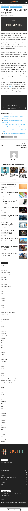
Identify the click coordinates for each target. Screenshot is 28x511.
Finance (2, 340)
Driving (2, 326)
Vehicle (2, 436)
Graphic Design (4, 359)
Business (3, 298)
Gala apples (3, 349)
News (2, 408)
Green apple (3, 361)
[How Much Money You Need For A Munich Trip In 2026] (23, 241)
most (15, 136)
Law (2, 396)
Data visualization (5, 321)
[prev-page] (13, 180)
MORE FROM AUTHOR (19, 164)
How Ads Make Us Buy (6, 144)
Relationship (3, 415)
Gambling (3, 352)
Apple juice (3, 277)
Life (1, 399)
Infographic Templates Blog (7, 382)
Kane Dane (4, 15)
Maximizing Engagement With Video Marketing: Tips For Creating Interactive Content (23, 175)
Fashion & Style (4, 335)
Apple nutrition (4, 279)
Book (2, 296)
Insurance (3, 385)
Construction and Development (8, 312)
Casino (2, 307)
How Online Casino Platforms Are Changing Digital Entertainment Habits (8, 232)
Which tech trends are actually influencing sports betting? (9, 200)
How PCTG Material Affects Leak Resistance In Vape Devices (9, 193)
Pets (2, 410)
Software (3, 422)
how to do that (14, 73)
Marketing (3, 403)
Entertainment (4, 331)
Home (2, 5)
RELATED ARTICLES (8, 164)
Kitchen (2, 394)
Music (2, 406)
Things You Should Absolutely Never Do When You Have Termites (14, 175)
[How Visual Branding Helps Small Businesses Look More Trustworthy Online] (23, 225)
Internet (2, 387)
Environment (3, 333)
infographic (10, 136)
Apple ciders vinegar (5, 272)
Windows (3, 441)
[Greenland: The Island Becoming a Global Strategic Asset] (23, 217)
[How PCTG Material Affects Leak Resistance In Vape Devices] (23, 195)
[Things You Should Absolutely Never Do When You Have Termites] (14, 170)
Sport (2, 425)
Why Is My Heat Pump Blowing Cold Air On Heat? (9, 254)
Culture (2, 317)
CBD (2, 310)
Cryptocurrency (4, 314)
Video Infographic (18, 7)
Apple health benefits (5, 274)
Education (3, 328)
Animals (2, 265)
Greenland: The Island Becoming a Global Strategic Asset (9, 216)
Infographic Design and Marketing (8, 378)
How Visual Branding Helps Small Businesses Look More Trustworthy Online (9, 224)
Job (1, 389)
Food (2, 345)
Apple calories (4, 270)
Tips (2, 429)
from (6, 136)
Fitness (2, 342)
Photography (3, 413)
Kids (2, 392)
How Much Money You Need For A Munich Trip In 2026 (9, 239)
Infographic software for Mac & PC (8, 380)
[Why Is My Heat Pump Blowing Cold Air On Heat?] (23, 256)
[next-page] (15, 180)
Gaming (2, 354)
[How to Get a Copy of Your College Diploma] (5, 170)
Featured (3, 338)
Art (1, 289)
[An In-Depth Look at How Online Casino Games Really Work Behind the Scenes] (23, 210)
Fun (1, 347)
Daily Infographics (7, 5)
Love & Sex (3, 401)
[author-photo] (14, 154)
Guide (2, 364)
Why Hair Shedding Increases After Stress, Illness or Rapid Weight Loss (8, 186)
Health (2, 366)
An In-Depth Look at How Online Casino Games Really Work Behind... (9, 209)
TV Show (3, 434)
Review (2, 418)
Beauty (2, 291)
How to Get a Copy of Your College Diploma (4, 174)
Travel (2, 432)
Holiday (2, 368)
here (10, 86)
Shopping (3, 420)
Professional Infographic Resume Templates (21, 145)
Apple (2, 267)
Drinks (2, 324)
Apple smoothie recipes (6, 286)
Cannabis (3, 300)
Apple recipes (4, 284)
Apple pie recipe (4, 281)
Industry (2, 375)
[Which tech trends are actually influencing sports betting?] (23, 202)
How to (11, 7)
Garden (2, 357)
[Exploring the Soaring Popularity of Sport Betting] (23, 248)
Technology (3, 427)
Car (1, 303)
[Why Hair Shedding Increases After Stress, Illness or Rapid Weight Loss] (23, 186)
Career (2, 305)
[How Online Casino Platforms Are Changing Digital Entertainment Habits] (23, 233)
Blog (2, 293)
